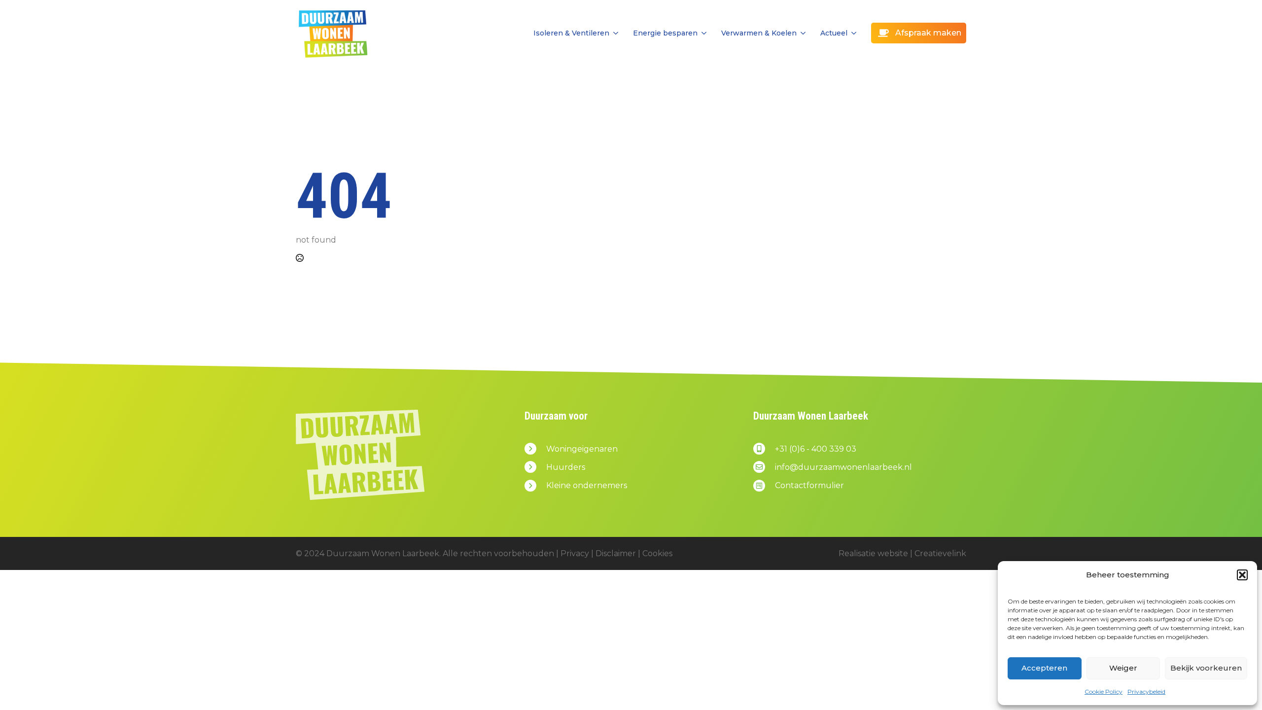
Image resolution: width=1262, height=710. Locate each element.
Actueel (833, 33)
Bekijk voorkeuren (1206, 668)
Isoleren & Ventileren (571, 33)
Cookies (657, 553)
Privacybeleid (1146, 691)
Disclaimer (616, 553)
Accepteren (1044, 668)
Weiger (1123, 668)
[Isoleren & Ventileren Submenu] (613, 33)
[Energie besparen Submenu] (702, 33)
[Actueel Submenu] (851, 33)
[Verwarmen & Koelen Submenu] (801, 33)
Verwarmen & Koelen (759, 33)
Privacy (575, 553)
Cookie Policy (1103, 691)
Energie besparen (665, 33)
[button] (1242, 575)
